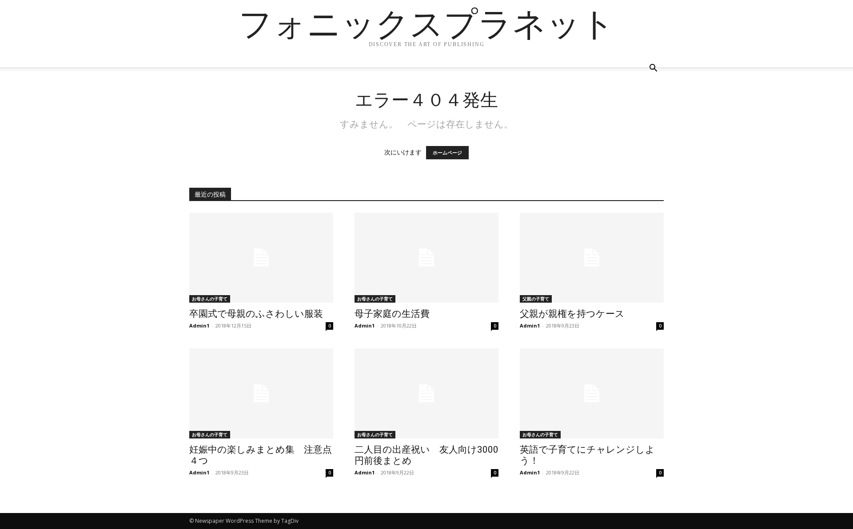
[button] (653, 69)
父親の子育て (535, 299)
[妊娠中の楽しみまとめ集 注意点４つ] (261, 393)
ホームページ (447, 153)
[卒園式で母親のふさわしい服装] (261, 258)
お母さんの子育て (209, 299)
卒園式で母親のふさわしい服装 (256, 313)
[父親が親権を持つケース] (592, 258)
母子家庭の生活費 (392, 313)
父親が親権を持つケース (572, 313)
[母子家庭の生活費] (426, 258)
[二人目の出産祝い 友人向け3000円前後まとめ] (426, 393)
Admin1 (199, 325)
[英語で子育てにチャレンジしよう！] (592, 393)
